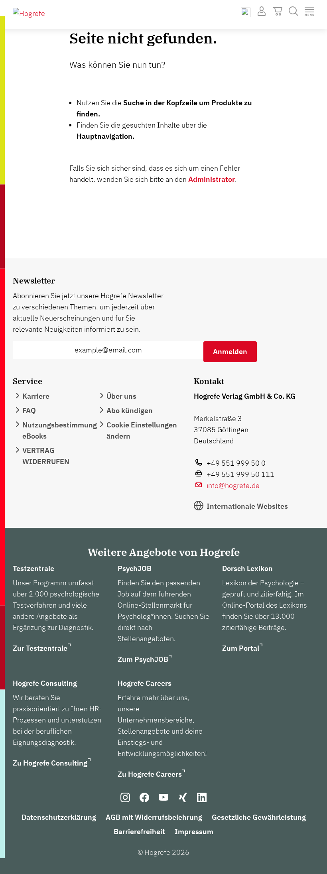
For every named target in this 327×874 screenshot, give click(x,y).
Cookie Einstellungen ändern (141, 430)
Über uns (121, 396)
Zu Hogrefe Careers (150, 774)
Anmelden (230, 351)
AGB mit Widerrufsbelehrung (154, 817)
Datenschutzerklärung (59, 817)
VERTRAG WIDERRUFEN (45, 456)
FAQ (29, 410)
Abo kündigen (129, 410)
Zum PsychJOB (143, 659)
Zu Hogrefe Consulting (50, 763)
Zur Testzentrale (40, 648)
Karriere (35, 396)
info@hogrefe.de (233, 485)
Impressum (194, 831)
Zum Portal (240, 648)
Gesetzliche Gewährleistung (259, 817)
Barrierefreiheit (139, 831)
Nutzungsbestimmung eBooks (59, 430)
